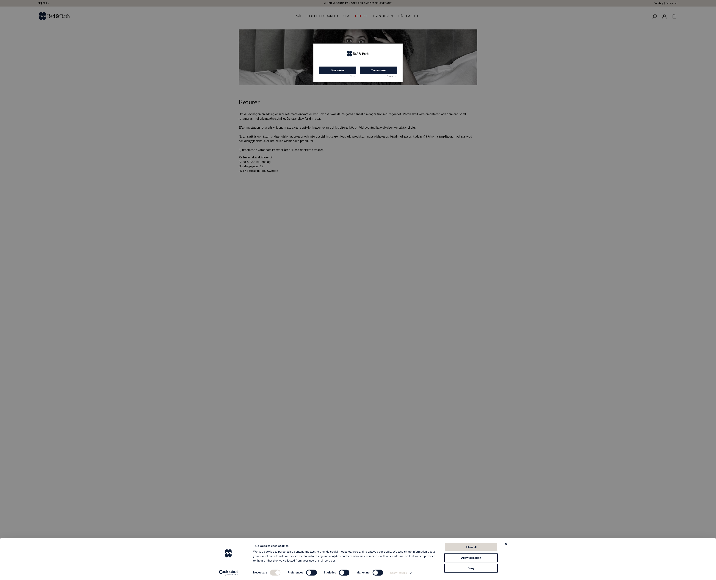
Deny (471, 568)
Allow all (471, 547)
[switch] (311, 573)
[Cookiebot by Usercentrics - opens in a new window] (228, 573)
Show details (398, 572)
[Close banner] (506, 544)
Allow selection (471, 557)
